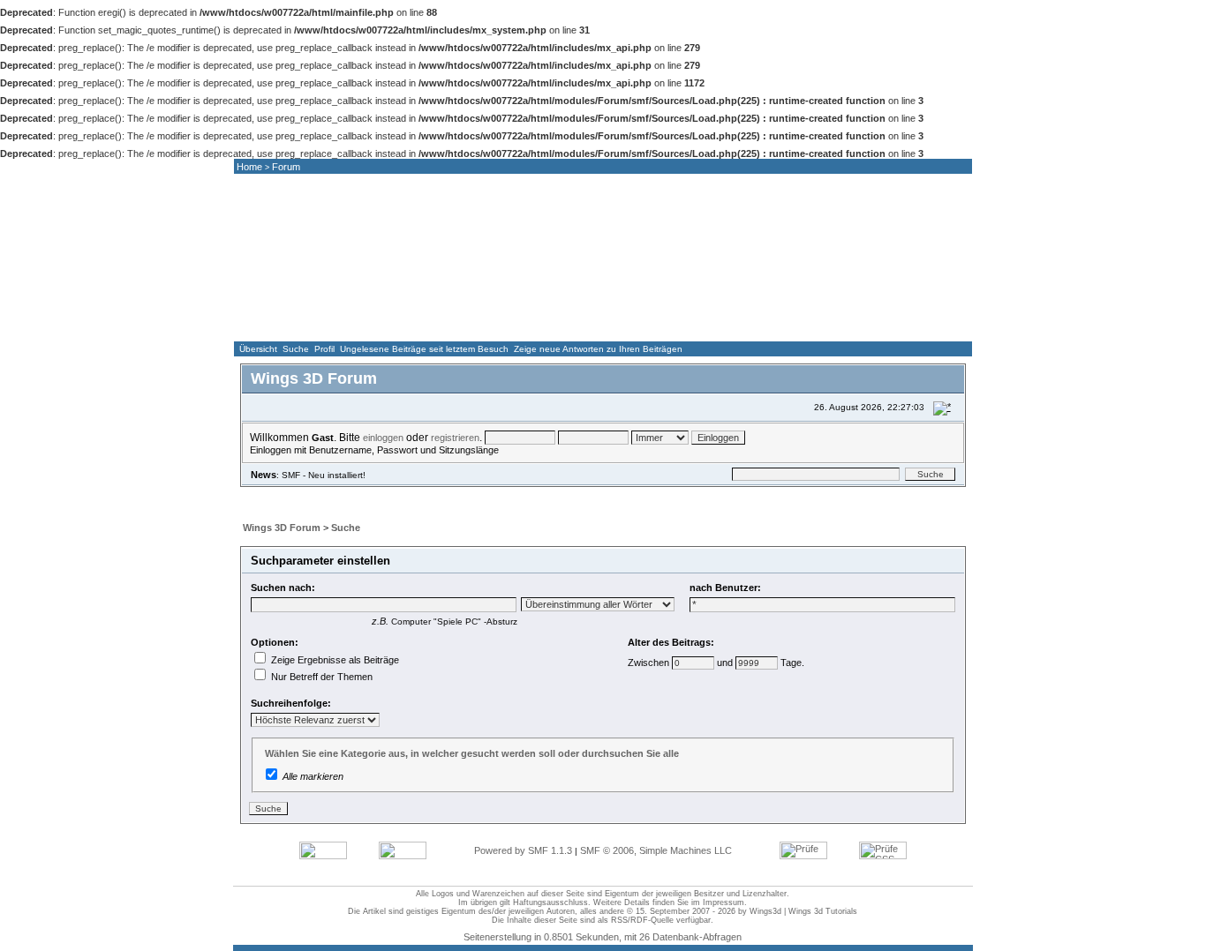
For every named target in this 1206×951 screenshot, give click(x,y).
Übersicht (258, 349)
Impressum (723, 902)
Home (249, 166)
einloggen (383, 437)
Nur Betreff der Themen (320, 676)
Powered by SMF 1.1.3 (523, 850)
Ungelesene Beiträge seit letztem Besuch (424, 349)
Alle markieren (313, 776)
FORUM (478, 324)
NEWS (379, 324)
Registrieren (529, 494)
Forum (286, 166)
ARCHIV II (870, 324)
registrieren (455, 437)
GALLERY (575, 324)
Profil (324, 349)
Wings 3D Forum (281, 527)
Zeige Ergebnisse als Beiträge (333, 660)
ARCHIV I (771, 324)
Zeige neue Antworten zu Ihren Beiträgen (598, 349)
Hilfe (343, 494)
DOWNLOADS (673, 324)
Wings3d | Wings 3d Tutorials (803, 911)
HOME (281, 324)
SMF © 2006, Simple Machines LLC (656, 850)
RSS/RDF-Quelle (642, 920)
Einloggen (453, 494)
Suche (296, 349)
